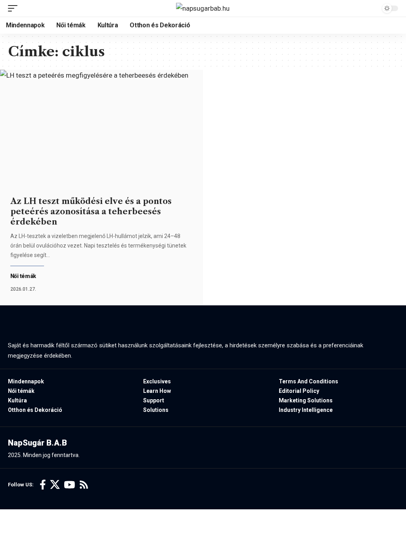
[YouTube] (69, 484)
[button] (14, 8)
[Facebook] (43, 484)
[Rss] (84, 484)
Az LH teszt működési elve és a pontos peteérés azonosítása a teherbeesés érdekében (91, 211)
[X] (55, 484)
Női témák (23, 276)
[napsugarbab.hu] (203, 8)
